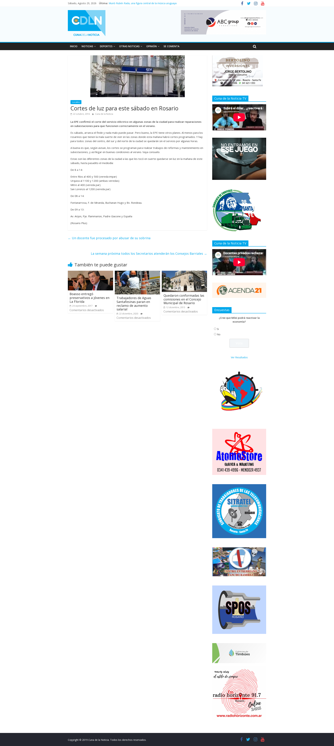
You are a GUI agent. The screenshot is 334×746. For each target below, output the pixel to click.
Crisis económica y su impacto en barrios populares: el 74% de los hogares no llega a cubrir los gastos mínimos (171, 3)
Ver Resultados (239, 357)
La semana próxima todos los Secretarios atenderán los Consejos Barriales (149, 253)
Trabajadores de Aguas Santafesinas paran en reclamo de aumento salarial (134, 303)
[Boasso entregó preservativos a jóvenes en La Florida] (90, 273)
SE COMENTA (171, 46)
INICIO (73, 46)
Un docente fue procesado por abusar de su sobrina (109, 238)
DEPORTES (106, 46)
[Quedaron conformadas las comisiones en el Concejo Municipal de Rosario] (184, 273)
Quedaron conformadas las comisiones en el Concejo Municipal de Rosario (184, 299)
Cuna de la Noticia (104, 113)
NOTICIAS (87, 46)
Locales (76, 102)
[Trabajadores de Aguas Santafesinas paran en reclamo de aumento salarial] (137, 273)
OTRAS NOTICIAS (129, 46)
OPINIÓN (151, 46)
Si (218, 329)
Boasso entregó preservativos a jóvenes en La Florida (89, 297)
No (218, 334)
